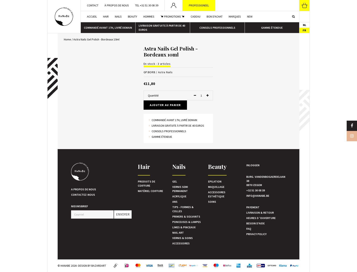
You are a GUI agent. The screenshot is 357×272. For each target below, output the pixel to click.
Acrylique (179, 196)
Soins (212, 202)
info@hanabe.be (257, 196)
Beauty (132, 16)
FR (304, 30)
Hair (106, 16)
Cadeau (195, 16)
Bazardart (98, 265)
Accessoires (181, 243)
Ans (174, 202)
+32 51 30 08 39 (255, 190)
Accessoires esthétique (216, 194)
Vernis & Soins (182, 238)
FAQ (248, 229)
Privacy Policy (256, 234)
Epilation (214, 181)
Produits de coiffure (146, 183)
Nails (118, 16)
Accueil (92, 16)
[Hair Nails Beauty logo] (64, 16)
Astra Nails (165, 72)
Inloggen (252, 165)
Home (67, 39)
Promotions (172, 16)
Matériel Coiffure (150, 191)
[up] (207, 95)
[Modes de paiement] (116, 266)
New (249, 16)
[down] (195, 95)
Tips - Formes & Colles (183, 209)
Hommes (148, 16)
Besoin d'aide (255, 223)
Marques (235, 16)
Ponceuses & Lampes (186, 222)
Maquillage (216, 187)
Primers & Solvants (186, 216)
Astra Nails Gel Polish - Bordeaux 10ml (96, 39)
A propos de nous (83, 189)
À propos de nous (117, 5)
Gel (174, 181)
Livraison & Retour (260, 212)
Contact (92, 5)
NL (304, 25)
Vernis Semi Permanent (180, 189)
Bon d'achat (215, 16)
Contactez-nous (83, 195)
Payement (252, 207)
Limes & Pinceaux (184, 227)
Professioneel (199, 5)
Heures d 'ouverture (261, 218)
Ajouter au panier (165, 105)
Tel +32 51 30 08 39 (146, 5)
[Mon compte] (174, 5)
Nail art (178, 232)
